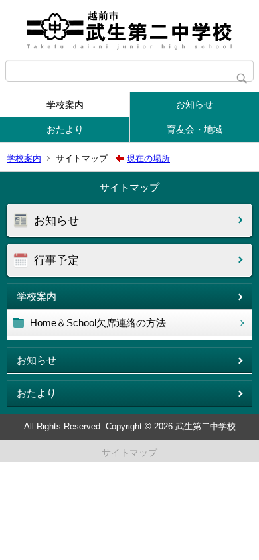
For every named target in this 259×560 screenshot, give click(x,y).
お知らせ (194, 104)
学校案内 (65, 105)
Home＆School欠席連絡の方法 (98, 322)
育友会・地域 (194, 129)
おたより (65, 129)
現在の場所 (148, 158)
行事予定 (56, 260)
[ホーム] (129, 30)
